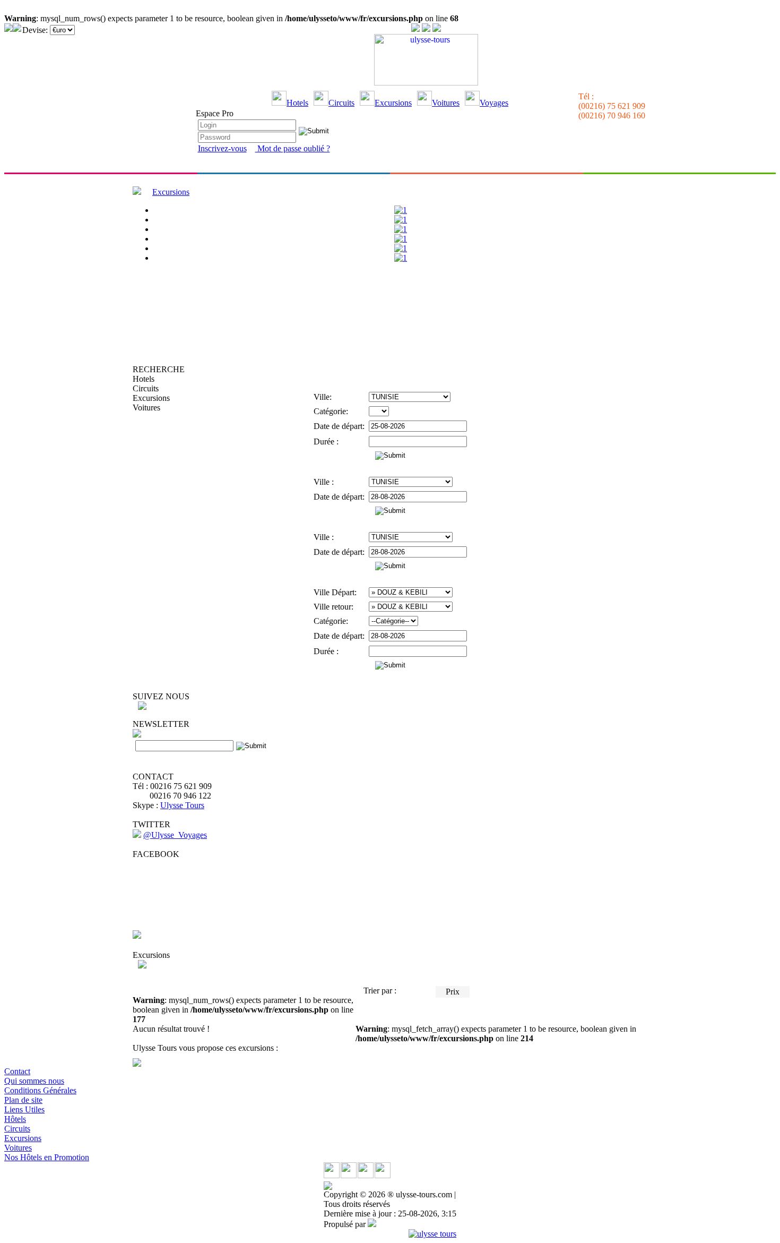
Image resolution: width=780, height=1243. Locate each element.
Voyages (494, 102)
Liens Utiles (24, 1109)
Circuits (341, 102)
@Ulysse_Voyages (175, 834)
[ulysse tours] (432, 1233)
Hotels (297, 102)
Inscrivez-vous (222, 148)
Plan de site (23, 1099)
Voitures (446, 102)
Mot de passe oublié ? (292, 148)
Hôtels (15, 1119)
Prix (453, 991)
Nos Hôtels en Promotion (46, 1157)
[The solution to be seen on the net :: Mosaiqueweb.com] (372, 1224)
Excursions (393, 102)
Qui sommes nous (34, 1080)
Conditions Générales (40, 1090)
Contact (17, 1071)
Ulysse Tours (182, 805)
